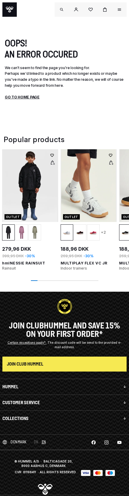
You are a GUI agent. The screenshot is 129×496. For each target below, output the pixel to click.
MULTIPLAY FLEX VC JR (84, 263)
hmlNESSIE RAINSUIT (23, 263)
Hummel (10, 386)
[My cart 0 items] (105, 9)
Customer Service (21, 402)
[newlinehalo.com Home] (9, 9)
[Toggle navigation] (62, 9)
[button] (76, 9)
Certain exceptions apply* (27, 342)
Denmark (18, 442)
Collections (15, 418)
